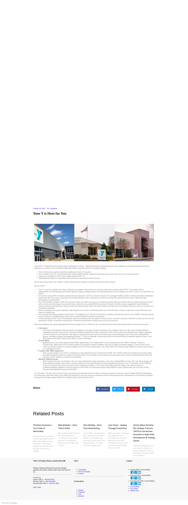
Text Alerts (134, 488)
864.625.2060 (54, 483)
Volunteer (81, 492)
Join (79, 494)
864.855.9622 (50, 479)
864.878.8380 (50, 481)
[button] (103, 389)
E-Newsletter (134, 487)
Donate (80, 490)
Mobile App (134, 490)
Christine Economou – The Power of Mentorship (43, 428)
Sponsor (81, 496)
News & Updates (84, 472)
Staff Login (37, 487)
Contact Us (37, 477)
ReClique (14, 503)
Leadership (82, 470)
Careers (81, 473)
